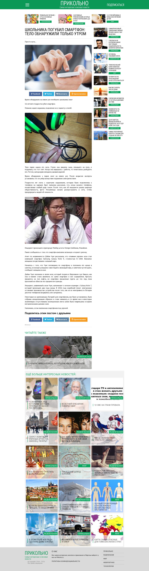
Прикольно (108, 551)
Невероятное (108, 562)
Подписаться (115, 5)
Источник (27, 325)
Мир (105, 558)
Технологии (108, 566)
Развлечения (108, 555)
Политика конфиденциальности (66, 561)
